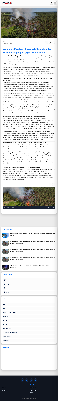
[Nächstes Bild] (53, 184)
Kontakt (4, 390)
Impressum (33, 388)
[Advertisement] (29, 360)
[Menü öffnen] (55, 2)
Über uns (4, 388)
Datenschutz (33, 390)
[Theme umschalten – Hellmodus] (51, 2)
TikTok (7, 288)
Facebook (8, 280)
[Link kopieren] (50, 42)
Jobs (3, 393)
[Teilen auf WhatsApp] (46, 42)
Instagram (8, 284)
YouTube (7, 292)
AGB (31, 393)
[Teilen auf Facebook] (53, 42)
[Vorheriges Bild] (50, 184)
